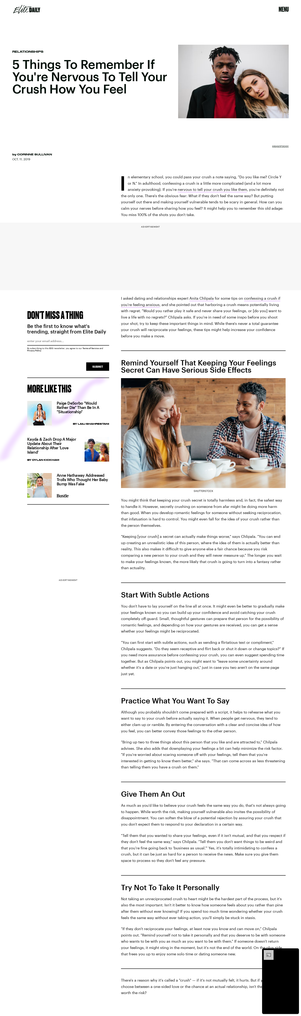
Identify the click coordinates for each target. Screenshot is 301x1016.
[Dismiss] (294, 952)
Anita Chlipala (201, 298)
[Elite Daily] (26, 9)
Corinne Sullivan (34, 154)
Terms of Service (91, 348)
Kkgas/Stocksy (280, 146)
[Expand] (266, 952)
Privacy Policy (34, 350)
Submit (97, 366)
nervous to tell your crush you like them (212, 189)
